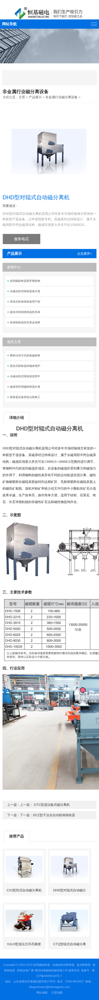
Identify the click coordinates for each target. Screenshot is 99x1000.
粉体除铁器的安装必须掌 (25, 322)
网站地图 (41, 992)
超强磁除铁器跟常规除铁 (25, 280)
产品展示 (35, 97)
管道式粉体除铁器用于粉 (25, 301)
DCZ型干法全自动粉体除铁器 (54, 815)
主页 (22, 97)
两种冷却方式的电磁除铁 (25, 355)
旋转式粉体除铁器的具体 (25, 312)
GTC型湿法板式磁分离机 (51, 805)
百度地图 (57, 992)
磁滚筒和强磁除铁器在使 (25, 386)
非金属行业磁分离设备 (61, 97)
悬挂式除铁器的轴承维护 (25, 366)
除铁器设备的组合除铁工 (25, 397)
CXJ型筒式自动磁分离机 (24, 890)
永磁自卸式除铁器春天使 (25, 291)
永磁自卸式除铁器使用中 (25, 376)
